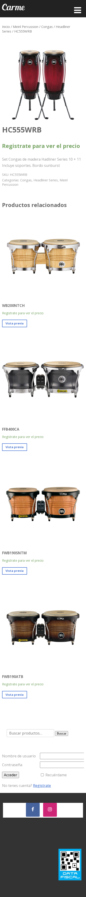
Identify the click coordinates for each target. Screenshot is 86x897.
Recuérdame (56, 774)
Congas (47, 26)
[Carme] (13, 14)
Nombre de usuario (19, 756)
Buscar (61, 733)
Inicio (6, 26)
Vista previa (15, 323)
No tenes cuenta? (26, 785)
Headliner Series (45, 180)
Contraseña (12, 764)
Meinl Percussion (25, 26)
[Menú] (77, 10)
